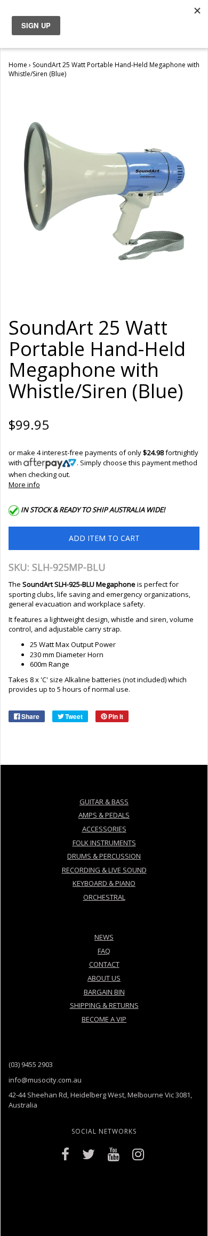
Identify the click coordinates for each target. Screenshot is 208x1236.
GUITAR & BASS (104, 801)
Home (18, 64)
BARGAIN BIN (104, 992)
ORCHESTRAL (104, 897)
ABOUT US (104, 978)
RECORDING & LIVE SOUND (104, 870)
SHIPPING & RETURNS (104, 1005)
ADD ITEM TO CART (104, 538)
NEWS (104, 937)
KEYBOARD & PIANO (104, 883)
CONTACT (104, 964)
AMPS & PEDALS (104, 815)
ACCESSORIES (104, 829)
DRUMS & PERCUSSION (104, 856)
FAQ (104, 951)
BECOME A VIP (104, 1019)
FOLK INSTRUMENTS (104, 842)
